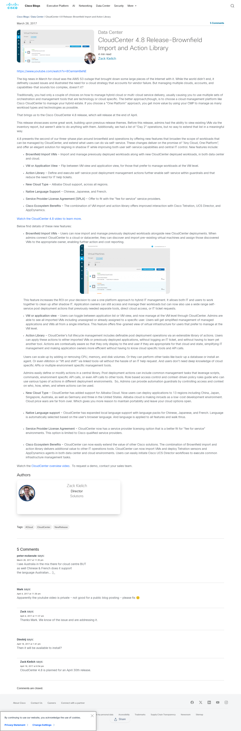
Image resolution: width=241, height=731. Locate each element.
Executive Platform (58, 5)
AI (73, 5)
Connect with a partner (73, 703)
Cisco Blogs (32, 5)
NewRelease (61, 527)
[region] (48, 721)
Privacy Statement (15, 724)
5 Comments (217, 23)
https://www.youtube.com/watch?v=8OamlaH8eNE (51, 71)
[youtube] (217, 702)
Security (119, 5)
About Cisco (19, 703)
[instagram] (226, 702)
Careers (52, 703)
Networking (85, 5)
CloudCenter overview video (50, 466)
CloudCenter (43, 527)
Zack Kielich (107, 58)
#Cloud (29, 527)
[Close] (92, 715)
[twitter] (200, 702)
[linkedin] (209, 702)
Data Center (103, 5)
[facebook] (192, 702)
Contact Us (36, 703)
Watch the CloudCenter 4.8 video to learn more (49, 219)
